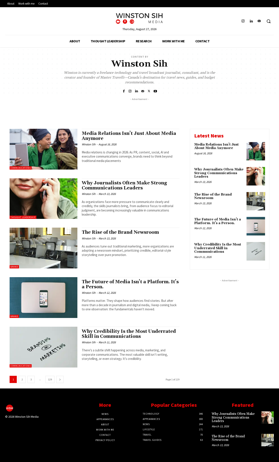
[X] (149, 91)
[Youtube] (155, 91)
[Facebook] (123, 91)
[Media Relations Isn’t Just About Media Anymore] (43, 149)
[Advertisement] (139, 111)
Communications (20, 168)
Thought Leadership (23, 217)
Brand (14, 266)
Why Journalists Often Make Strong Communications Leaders (124, 185)
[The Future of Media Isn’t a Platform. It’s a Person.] (43, 297)
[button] (268, 21)
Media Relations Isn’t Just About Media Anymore (129, 136)
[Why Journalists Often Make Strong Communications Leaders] (43, 198)
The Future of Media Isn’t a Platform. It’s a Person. (130, 284)
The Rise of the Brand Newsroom (120, 232)
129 (50, 379)
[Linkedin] (251, 21)
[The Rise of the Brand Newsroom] (43, 248)
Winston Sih (88, 144)
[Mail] (259, 21)
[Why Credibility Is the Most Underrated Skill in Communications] (43, 347)
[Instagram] (243, 21)
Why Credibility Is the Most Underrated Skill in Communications (129, 334)
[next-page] (60, 379)
